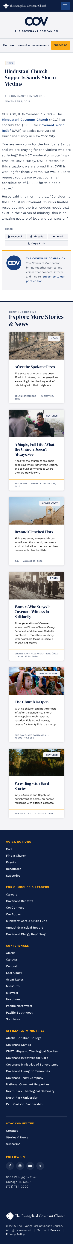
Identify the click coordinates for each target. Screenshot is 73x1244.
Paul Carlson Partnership (24, 1104)
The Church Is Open (31, 702)
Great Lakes (15, 979)
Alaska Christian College (23, 1038)
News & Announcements (33, 45)
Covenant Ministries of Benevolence (32, 1064)
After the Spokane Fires (35, 367)
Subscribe (13, 875)
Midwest (12, 993)
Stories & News (17, 1137)
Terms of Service (48, 1230)
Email (60, 236)
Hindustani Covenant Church (25, 119)
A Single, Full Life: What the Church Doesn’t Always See (34, 449)
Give (9, 849)
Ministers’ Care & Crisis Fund (26, 921)
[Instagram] (20, 1166)
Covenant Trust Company (24, 1078)
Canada (11, 959)
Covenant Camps (18, 1044)
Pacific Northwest (19, 1006)
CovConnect (15, 907)
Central (11, 966)
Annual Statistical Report (24, 927)
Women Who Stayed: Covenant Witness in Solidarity (32, 611)
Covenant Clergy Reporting (25, 934)
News (10, 63)
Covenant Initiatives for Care (27, 1058)
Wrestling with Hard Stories (32, 786)
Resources (13, 869)
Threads (38, 236)
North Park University (21, 1097)
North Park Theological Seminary (30, 1091)
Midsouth (13, 986)
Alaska (11, 953)
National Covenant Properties (27, 1084)
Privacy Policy (15, 1234)
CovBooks (13, 914)
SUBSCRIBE (61, 45)
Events (11, 862)
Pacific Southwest (19, 1012)
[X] (40, 1166)
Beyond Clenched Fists (34, 532)
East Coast (14, 973)
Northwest (14, 999)
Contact (12, 1130)
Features (8, 45)
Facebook (17, 236)
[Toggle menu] (65, 6)
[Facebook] (10, 1166)
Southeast (13, 1019)
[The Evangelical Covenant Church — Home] (24, 6)
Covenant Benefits (19, 901)
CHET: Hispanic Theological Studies (32, 1051)
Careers (11, 894)
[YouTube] (30, 1166)
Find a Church (16, 855)
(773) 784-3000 (17, 1186)
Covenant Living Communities (28, 1071)
